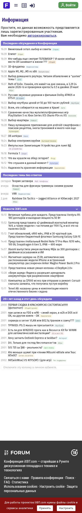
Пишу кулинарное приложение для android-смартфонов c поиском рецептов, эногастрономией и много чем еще (44, 127)
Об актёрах (15, 136)
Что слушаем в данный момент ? (28, 163)
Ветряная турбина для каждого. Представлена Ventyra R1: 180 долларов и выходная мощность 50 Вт (44, 216)
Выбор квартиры (18, 120)
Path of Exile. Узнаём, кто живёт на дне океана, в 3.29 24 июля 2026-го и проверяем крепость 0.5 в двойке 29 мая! (43, 86)
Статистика (20, 482)
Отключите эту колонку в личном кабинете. (30, 367)
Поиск (69, 477)
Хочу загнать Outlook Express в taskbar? (32, 338)
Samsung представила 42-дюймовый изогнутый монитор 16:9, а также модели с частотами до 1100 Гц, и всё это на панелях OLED (43, 225)
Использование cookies (20, 486)
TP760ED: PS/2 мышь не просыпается (31, 325)
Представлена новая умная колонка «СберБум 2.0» (40, 268)
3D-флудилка (16, 66)
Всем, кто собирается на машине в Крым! (33, 107)
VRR (14, 193)
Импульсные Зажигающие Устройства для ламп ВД (39, 145)
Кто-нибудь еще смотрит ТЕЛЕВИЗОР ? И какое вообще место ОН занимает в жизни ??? (41, 60)
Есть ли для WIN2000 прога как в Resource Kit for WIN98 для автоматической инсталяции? (42, 332)
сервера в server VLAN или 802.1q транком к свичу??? (41, 320)
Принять (45, 508)
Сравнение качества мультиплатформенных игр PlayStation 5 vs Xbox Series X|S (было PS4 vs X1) (38, 114)
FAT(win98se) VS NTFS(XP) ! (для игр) (29, 360)
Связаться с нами (16, 477)
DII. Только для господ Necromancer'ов (32, 342)
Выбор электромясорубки (24, 140)
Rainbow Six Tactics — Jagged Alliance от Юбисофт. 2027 (45, 198)
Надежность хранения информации (30, 167)
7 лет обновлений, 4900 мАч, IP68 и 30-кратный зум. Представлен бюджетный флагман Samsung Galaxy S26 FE (44, 235)
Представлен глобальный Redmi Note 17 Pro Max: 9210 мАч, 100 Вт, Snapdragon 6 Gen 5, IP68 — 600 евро (44, 243)
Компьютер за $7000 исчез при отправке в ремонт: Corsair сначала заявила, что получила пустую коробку (44, 282)
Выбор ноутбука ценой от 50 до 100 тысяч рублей (38, 102)
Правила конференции (47, 477)
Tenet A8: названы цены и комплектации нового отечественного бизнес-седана (38, 290)
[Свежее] (24, 5)
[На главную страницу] (6, 5)
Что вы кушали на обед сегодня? (29, 158)
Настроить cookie (52, 486)
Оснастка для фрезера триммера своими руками (42, 185)
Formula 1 (14, 153)
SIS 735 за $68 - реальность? (25, 347)
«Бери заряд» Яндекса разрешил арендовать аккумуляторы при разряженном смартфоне (36, 274)
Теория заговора (22, 181)
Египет (12, 54)
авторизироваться (42, 35)
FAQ (7, 482)
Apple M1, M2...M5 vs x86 (22, 71)
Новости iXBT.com (15, 209)
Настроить (66, 508)
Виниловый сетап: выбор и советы (29, 49)
